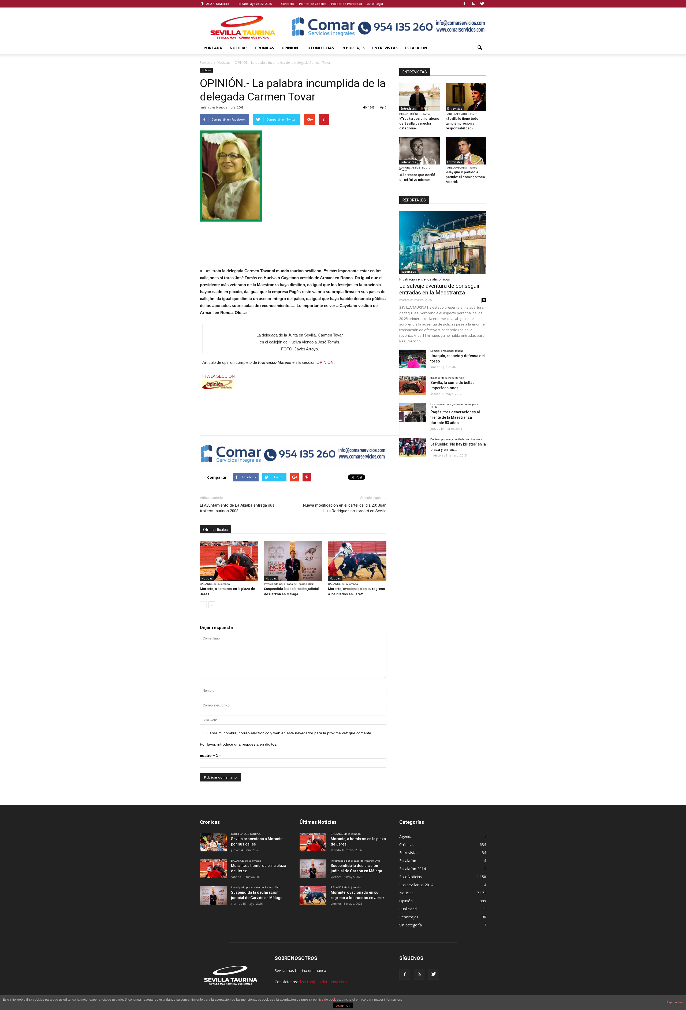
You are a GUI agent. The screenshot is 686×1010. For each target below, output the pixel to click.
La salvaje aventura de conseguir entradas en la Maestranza (439, 289)
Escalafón (416, 47)
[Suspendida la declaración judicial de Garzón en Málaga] (293, 561)
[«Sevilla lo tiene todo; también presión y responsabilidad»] (466, 97)
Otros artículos (215, 530)
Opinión (290, 47)
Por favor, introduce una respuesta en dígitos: (238, 744)
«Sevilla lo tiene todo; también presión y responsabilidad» (462, 123)
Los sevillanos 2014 (416, 884)
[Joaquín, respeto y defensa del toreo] (412, 359)
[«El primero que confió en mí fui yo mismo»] (419, 150)
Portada (213, 47)
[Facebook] (464, 4)
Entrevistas (385, 47)
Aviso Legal (375, 4)
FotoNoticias (319, 47)
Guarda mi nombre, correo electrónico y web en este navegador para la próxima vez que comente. (288, 733)
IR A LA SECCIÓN (218, 376)
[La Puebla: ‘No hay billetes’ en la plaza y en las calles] (412, 447)
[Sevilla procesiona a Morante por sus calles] (213, 842)
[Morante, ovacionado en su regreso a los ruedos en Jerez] (357, 561)
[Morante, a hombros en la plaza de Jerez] (229, 561)
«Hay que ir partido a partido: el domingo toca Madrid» (465, 177)
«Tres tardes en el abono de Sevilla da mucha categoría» (419, 123)
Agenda (405, 836)
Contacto (287, 4)
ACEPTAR (343, 1005)
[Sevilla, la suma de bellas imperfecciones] (412, 385)
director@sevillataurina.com (323, 981)
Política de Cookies (312, 4)
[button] (479, 48)
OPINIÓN (325, 362)
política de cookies (326, 999)
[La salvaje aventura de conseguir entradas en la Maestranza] (442, 242)
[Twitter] (482, 4)
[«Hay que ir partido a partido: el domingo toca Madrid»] (466, 150)
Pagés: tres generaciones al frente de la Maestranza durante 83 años (455, 417)
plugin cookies (674, 1002)
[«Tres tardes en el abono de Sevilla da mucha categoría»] (419, 97)
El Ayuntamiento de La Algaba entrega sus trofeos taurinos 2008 (237, 508)
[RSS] (473, 4)
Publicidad (408, 908)
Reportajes (353, 47)
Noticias (239, 47)
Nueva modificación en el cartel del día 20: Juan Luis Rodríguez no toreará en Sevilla (344, 508)
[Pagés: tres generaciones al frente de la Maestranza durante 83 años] (412, 412)
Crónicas (264, 47)
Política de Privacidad (346, 4)
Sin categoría (410, 924)
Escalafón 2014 (412, 868)
